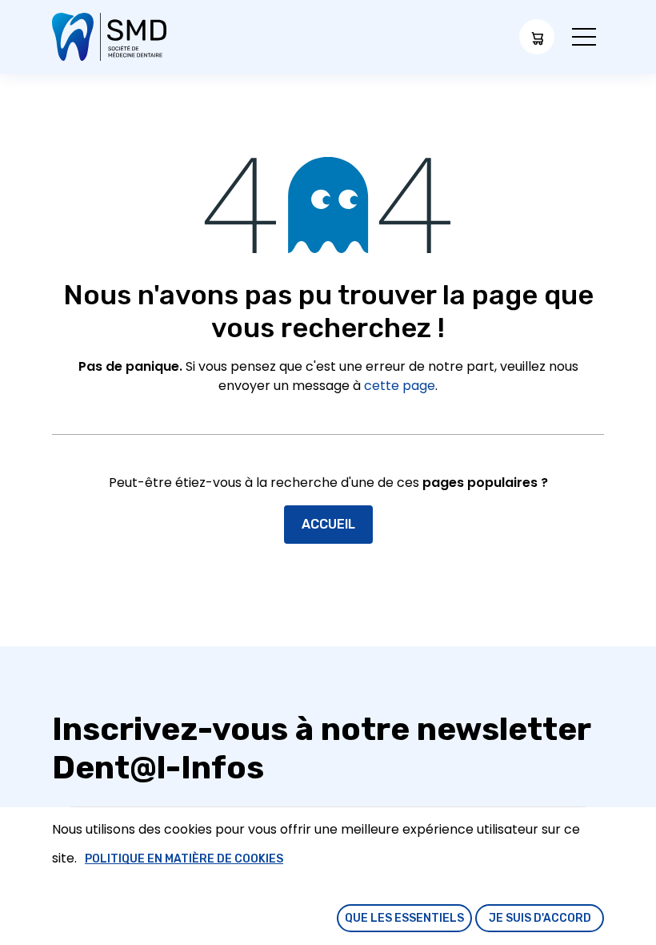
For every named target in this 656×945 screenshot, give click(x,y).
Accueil (328, 524)
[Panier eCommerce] (536, 36)
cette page (399, 385)
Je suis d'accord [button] (540, 918)
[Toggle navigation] (584, 37)
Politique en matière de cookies (184, 859)
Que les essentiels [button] (404, 918)
